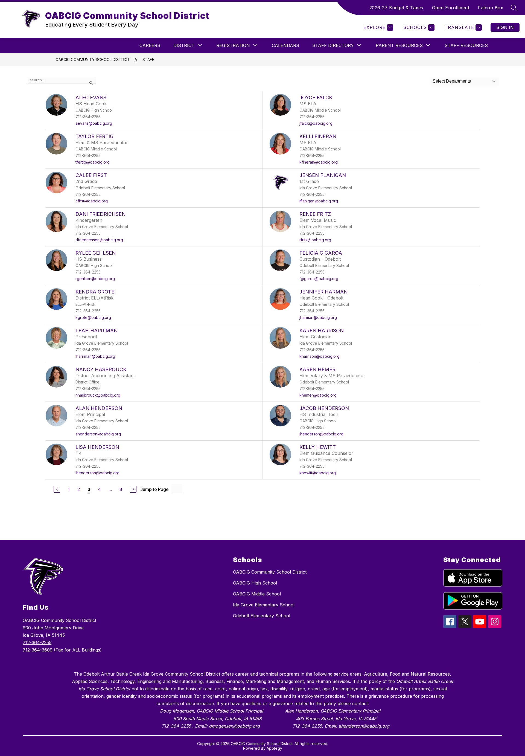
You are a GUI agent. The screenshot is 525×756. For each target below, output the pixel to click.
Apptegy (274, 748)
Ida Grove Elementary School (263, 604)
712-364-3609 (37, 650)
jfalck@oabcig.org (315, 123)
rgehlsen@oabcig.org (95, 278)
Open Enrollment (450, 7)
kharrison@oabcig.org (319, 356)
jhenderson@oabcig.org (321, 434)
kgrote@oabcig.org (93, 317)
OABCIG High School (255, 583)
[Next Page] (133, 489)
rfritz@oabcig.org (315, 239)
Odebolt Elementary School (261, 615)
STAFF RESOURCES (466, 45)
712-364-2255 (37, 642)
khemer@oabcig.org (318, 395)
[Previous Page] (57, 489)
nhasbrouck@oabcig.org (97, 395)
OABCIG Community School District (93, 59)
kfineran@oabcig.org (318, 162)
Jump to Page (154, 489)
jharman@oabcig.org (318, 317)
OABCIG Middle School (257, 594)
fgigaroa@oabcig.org (318, 278)
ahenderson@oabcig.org (98, 434)
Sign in (505, 27)
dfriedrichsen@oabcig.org (99, 239)
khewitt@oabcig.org (317, 472)
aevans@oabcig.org (93, 123)
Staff (148, 59)
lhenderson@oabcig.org (97, 472)
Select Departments (452, 81)
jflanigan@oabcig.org (318, 201)
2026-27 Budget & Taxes (396, 7)
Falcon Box (490, 7)
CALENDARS (285, 45)
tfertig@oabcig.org (92, 162)
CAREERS (149, 45)
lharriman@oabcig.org (95, 356)
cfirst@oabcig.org (91, 201)
